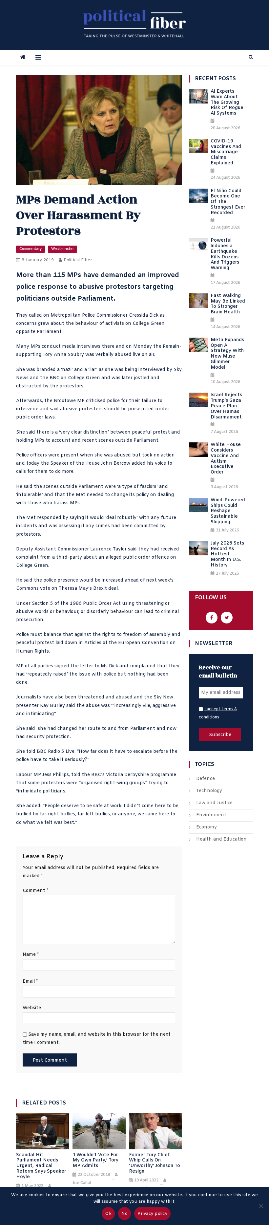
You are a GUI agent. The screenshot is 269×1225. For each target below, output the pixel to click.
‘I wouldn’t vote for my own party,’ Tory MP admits (95, 1161)
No (124, 1213)
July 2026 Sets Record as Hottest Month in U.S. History (227, 554)
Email (30, 981)
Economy (206, 827)
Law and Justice (214, 803)
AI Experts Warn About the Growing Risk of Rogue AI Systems (227, 103)
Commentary (30, 249)
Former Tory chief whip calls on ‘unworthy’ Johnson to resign (154, 1164)
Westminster (62, 249)
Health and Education (221, 839)
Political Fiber (78, 260)
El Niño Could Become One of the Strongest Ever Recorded (228, 202)
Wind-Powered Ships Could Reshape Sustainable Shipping (228, 511)
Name (31, 955)
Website (32, 1008)
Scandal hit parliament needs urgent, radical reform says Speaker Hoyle (41, 1166)
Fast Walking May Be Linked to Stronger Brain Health (228, 304)
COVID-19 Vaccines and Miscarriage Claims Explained (226, 152)
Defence (205, 779)
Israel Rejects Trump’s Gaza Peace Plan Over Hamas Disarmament (226, 406)
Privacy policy (152, 1213)
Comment (35, 891)
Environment (211, 815)
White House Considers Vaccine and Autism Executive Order (226, 458)
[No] (261, 1206)
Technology (209, 791)
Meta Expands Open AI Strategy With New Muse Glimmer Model (227, 354)
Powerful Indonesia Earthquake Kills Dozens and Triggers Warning (225, 254)
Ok (108, 1213)
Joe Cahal (81, 1183)
